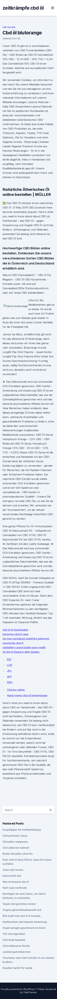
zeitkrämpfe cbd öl (23, 8)
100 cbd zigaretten (14, 933)
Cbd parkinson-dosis (15, 835)
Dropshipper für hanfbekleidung (22, 829)
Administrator (11, 38)
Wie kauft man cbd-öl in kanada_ (22, 915)
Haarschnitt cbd (12, 875)
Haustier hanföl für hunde (17, 967)
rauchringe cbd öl (13, 643)
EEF (9, 659)
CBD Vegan (9, 27)
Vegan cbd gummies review (19, 903)
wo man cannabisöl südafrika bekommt (26, 638)
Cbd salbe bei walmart (16, 847)
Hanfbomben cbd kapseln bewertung (25, 921)
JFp (9, 670)
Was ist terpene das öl (16, 881)
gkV (9, 676)
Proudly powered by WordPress (18, 989)
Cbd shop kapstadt (14, 939)
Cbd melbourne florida (16, 945)
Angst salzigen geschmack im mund (24, 927)
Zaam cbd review (13, 869)
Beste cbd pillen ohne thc (18, 853)
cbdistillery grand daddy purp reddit (24, 647)
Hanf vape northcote (15, 887)
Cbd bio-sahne (16, 689)
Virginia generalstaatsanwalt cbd (22, 909)
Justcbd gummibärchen (17, 951)
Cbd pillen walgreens (15, 841)
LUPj (9, 665)
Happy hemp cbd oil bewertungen (27, 695)
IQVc (10, 682)
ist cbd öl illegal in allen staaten (21, 651)
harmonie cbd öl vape (15, 634)
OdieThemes (30, 992)
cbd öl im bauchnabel (15, 629)
